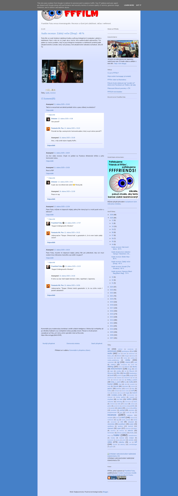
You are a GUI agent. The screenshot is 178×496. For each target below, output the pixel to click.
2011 (111, 326)
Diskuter (54, 118)
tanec (135, 428)
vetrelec (131, 440)
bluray (133, 356)
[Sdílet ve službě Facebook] (53, 90)
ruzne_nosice (126, 420)
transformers (133, 435)
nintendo (112, 404)
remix (117, 417)
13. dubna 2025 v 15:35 (67, 137)
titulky (132, 432)
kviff (132, 390)
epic (111, 371)
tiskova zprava (121, 432)
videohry (121, 442)
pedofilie (132, 406)
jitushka (118, 388)
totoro (109, 435)
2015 (112, 314)
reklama (129, 415)
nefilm (129, 399)
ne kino (119, 399)
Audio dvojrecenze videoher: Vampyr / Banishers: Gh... (121, 253)
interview (125, 386)
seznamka (114, 422)
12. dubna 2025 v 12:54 (62, 206)
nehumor (110, 401)
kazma (127, 388)
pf (108, 408)
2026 (112, 215)
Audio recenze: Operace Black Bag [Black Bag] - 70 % (121, 272)
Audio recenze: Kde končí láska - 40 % (120, 248)
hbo (134, 377)
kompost (117, 390)
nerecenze (128, 401)
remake (110, 417)
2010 (112, 329)
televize (130, 430)
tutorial (121, 438)
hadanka (119, 377)
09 (113, 229)
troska (113, 438)
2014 (112, 317)
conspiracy (124, 364)
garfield (119, 375)
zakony (122, 444)
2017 (112, 308)
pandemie (116, 406)
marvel (134, 393)
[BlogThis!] (49, 90)
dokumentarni (116, 369)
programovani (112, 412)
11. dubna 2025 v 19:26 (62, 167)
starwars (110, 428)
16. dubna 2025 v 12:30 (67, 191)
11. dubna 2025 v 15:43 (62, 104)
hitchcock (115, 380)
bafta (124, 353)
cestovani (111, 362)
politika (134, 408)
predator (114, 410)
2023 (112, 290)
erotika (119, 371)
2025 (112, 218)
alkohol (120, 349)
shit (121, 422)
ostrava (133, 404)
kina (133, 388)
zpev (111, 446)
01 (113, 283)
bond (118, 358)
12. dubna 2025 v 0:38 (65, 118)
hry (125, 382)
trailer (117, 435)
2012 (112, 323)
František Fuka (56, 223)
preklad (122, 410)
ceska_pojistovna (113, 360)
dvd (136, 369)
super (119, 428)
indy (109, 386)
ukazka (118, 440)
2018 (112, 305)
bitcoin (119, 356)
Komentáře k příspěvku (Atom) (79, 350)
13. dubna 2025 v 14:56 (72, 285)
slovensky (111, 424)
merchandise (130, 395)
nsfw (118, 404)
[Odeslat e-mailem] (47, 90)
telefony (121, 430)
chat (120, 384)
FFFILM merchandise (115, 92)
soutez (131, 424)
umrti (123, 440)
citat (135, 362)
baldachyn (132, 353)
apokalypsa (125, 351)
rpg (117, 420)
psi (121, 412)
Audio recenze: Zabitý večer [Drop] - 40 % (120, 262)
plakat (120, 408)
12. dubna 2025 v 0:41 (65, 182)
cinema (127, 362)
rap (133, 412)
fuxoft (112, 375)
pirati (112, 408)
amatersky (130, 349)
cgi (118, 362)
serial (135, 420)
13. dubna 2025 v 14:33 (67, 276)
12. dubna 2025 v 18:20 (62, 250)
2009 (112, 332)
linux (109, 393)
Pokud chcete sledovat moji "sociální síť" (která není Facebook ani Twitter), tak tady (122, 84)
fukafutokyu (133, 373)
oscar (126, 404)
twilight (131, 438)
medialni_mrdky (116, 395)
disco (120, 366)
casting (133, 358)
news (135, 401)
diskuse (126, 366)
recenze (53, 93)
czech (132, 364)
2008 (112, 335)
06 (113, 238)
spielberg (111, 426)
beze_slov (111, 356)
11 (113, 223)
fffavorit (131, 371)
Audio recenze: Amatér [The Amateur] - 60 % (120, 267)
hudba (131, 382)
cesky (127, 360)
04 (113, 244)
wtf (136, 442)
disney (134, 366)
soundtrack (122, 424)
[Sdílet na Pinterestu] (54, 90)
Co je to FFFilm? (113, 73)
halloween (127, 377)
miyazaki (110, 397)
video (110, 442)
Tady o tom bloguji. (120, 63)
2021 (112, 296)
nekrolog (119, 401)
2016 (112, 311)
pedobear (124, 406)
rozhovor (110, 420)
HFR (109, 380)
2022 (112, 293)
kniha (109, 390)
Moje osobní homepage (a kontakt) (119, 76)
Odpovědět (49, 110)
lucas (121, 393)
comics (113, 364)
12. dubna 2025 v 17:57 (73, 223)
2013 (112, 320)
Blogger (105, 492)
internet (115, 386)
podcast (128, 408)
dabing (110, 367)
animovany (112, 351)
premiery (131, 410)
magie (127, 393)
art (133, 351)
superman (128, 428)
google (131, 375)
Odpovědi (51, 115)
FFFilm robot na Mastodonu (117, 80)
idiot (126, 384)
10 (113, 226)
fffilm (118, 373)
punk (127, 412)
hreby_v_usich (116, 382)
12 (113, 220)
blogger (127, 356)
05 (113, 241)
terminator (111, 432)
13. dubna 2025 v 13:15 (73, 266)
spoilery (120, 426)
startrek (130, 426)
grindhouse (111, 377)
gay (124, 375)
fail (125, 371)
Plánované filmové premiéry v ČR (119, 88)
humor (110, 384)
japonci (110, 388)
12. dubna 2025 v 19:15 (72, 232)
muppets (132, 397)
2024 (112, 287)
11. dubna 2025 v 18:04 (62, 153)
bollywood (110, 358)
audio (47, 93)
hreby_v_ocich (132, 380)
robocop (132, 417)
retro (123, 417)
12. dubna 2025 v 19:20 (72, 128)
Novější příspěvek (49, 343)
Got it (138, 5)
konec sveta (125, 390)
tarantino (113, 430)
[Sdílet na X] (51, 90)
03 (113, 277)
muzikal (110, 399)
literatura (115, 393)
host (123, 380)
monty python (121, 397)
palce (109, 406)
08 (113, 232)
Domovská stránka (73, 343)
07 (113, 235)
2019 (112, 302)
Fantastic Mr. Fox (57, 128)
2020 (112, 299)
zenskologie (133, 444)
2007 (112, 338)
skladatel (131, 422)
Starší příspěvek (96, 343)
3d (109, 349)
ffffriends (110, 373)
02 (113, 280)
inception (132, 384)
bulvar (125, 358)
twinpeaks (110, 440)
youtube (115, 444)
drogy (129, 369)
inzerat (133, 386)
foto (124, 373)
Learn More (129, 5)
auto (119, 353)
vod (130, 442)
